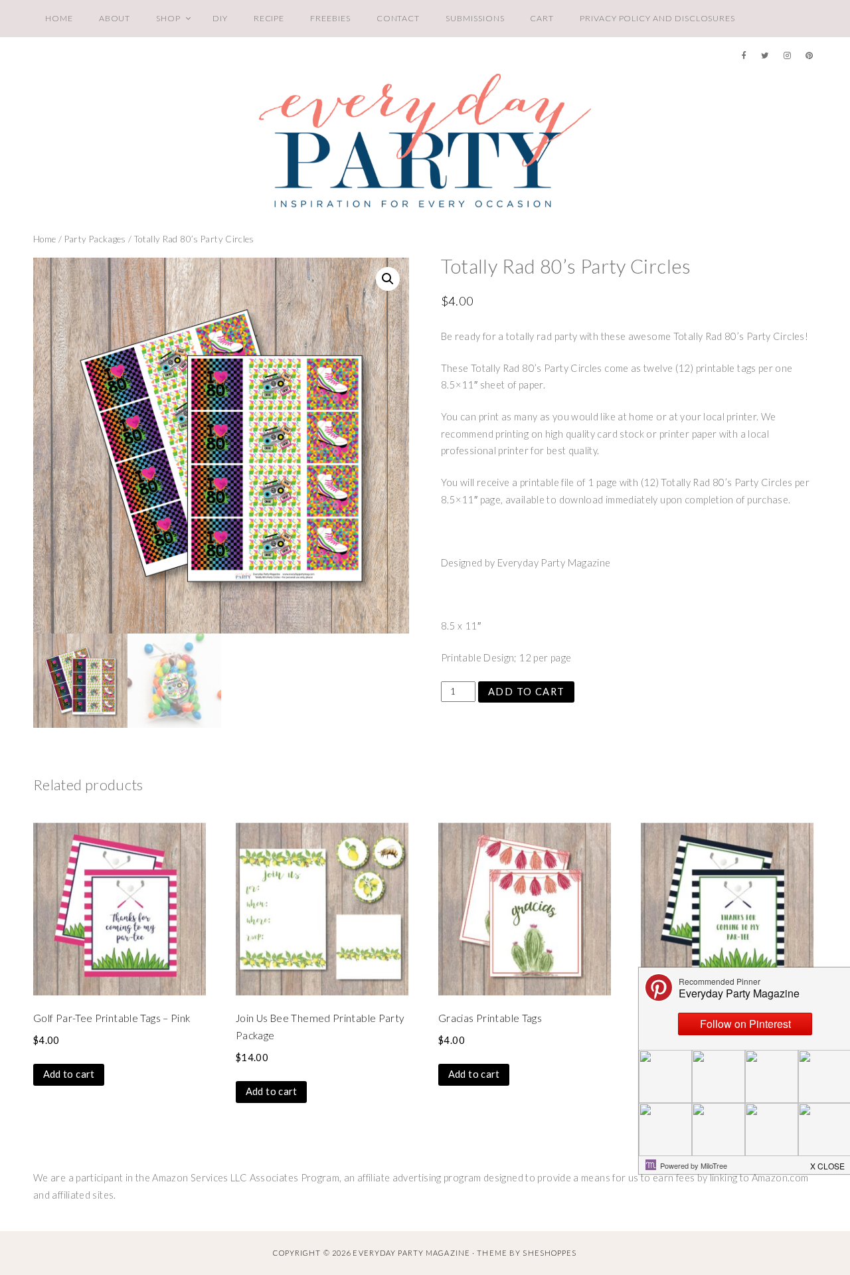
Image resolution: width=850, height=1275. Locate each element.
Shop (168, 18)
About (115, 18)
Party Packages (95, 239)
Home (59, 18)
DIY (220, 18)
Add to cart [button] (69, 1074)
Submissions (475, 18)
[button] (388, 279)
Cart (542, 18)
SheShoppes (549, 1252)
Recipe (269, 18)
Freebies (330, 18)
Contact (398, 18)
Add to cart (526, 691)
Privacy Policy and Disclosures (657, 18)
